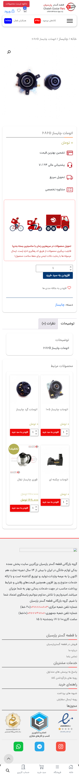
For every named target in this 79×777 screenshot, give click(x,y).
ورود (8, 11)
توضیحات (67, 323)
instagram (60, 746)
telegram (39, 746)
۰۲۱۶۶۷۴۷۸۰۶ (36, 613)
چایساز (63, 39)
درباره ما (72, 651)
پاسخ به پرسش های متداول (62, 672)
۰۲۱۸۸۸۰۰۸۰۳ (39, 607)
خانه (74, 39)
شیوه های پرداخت (67, 694)
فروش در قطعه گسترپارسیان (62, 644)
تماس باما (71, 657)
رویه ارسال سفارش (67, 700)
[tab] (68, 323)
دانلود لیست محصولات (16, 4)
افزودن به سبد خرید (58, 275)
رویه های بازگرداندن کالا (64, 678)
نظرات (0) (48, 323)
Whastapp (18, 746)
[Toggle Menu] (70, 21)
